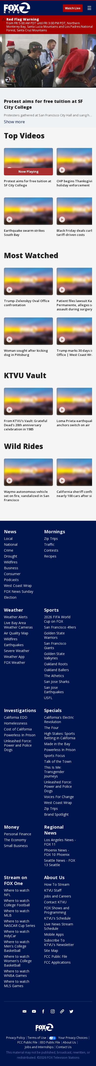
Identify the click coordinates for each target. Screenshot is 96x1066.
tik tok (62, 1011)
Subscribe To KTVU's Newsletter (59, 942)
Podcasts (11, 579)
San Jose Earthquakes (54, 689)
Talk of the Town (57, 761)
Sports (51, 610)
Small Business (16, 845)
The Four (51, 727)
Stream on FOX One (15, 880)
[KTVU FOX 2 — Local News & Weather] (18, 8)
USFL (48, 697)
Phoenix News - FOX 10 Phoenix (56, 852)
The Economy (15, 839)
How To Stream (56, 884)
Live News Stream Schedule (58, 926)
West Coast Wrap (18, 585)
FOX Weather (14, 662)
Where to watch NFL (16, 892)
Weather (13, 610)
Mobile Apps (54, 934)
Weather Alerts (16, 617)
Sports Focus (54, 755)
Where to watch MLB (16, 913)
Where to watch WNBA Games (16, 973)
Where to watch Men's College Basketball (16, 946)
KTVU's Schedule (57, 918)
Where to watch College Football (17, 902)
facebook (43, 1011)
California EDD (15, 717)
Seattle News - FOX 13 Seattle (59, 862)
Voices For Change (59, 796)
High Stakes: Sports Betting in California (59, 735)
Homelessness (15, 723)
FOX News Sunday (18, 591)
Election (10, 597)
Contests (51, 550)
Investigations (20, 710)
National (10, 544)
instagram (53, 1011)
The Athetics (54, 675)
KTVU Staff (52, 890)
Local (8, 538)
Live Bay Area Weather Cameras (18, 625)
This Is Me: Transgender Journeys (54, 771)
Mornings (54, 531)
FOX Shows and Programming (56, 910)
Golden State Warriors (54, 635)
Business (11, 568)
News (10, 531)
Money (11, 827)
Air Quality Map (16, 633)
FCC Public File (55, 956)
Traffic (49, 544)
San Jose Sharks (56, 681)
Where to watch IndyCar (16, 933)
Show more (14, 121)
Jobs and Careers (57, 896)
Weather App (14, 656)
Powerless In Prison (19, 735)
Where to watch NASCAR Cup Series (19, 923)
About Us (54, 877)
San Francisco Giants (55, 645)
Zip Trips (51, 538)
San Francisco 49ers (60, 627)
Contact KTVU (55, 902)
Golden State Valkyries (54, 655)
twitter (71, 1011)
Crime (8, 550)
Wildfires (10, 562)
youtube (34, 1011)
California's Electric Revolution (59, 719)
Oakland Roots (56, 664)
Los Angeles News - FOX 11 (60, 842)
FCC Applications (57, 962)
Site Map (51, 950)
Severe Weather (16, 650)
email (25, 1011)
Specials (53, 710)
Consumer (12, 573)
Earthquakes (14, 644)
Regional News (54, 830)
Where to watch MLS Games (16, 983)
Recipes (50, 556)
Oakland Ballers (56, 669)
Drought (10, 556)
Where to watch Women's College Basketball (18, 961)
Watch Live (72, 8)
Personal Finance (17, 834)
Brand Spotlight (56, 814)
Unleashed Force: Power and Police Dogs (18, 745)
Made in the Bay (57, 743)
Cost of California (18, 729)
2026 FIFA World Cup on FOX (57, 619)
